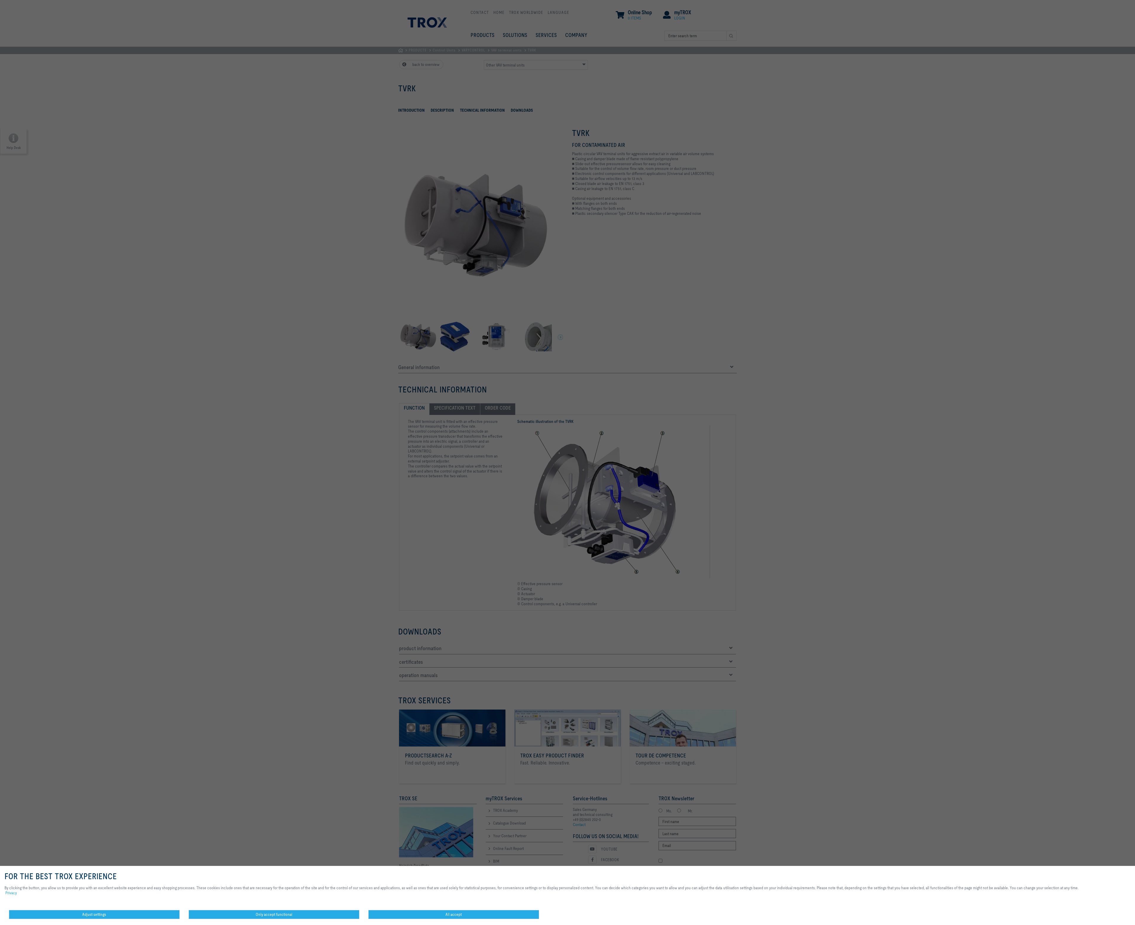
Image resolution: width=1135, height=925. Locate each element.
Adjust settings (94, 914)
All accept (453, 914)
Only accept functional (274, 914)
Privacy (11, 892)
